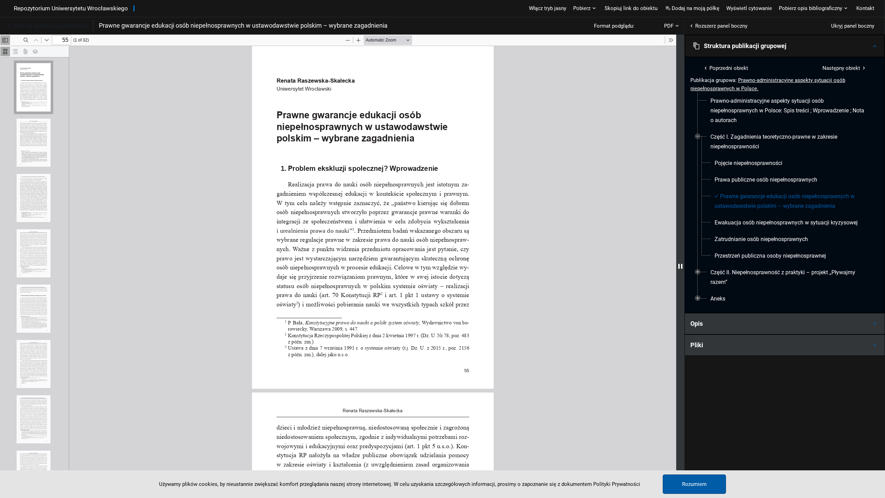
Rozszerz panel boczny (721, 26)
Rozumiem (694, 484)
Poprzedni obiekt (728, 68)
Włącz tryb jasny (547, 8)
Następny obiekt (841, 68)
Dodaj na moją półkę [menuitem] (695, 8)
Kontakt (865, 8)
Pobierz (581, 8)
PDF (668, 26)
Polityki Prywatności (616, 484)
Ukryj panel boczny (852, 26)
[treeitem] (784, 111)
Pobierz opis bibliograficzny (810, 8)
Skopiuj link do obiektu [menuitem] (631, 8)
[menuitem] (787, 110)
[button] (785, 46)
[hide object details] (680, 266)
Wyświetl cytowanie (749, 8)
